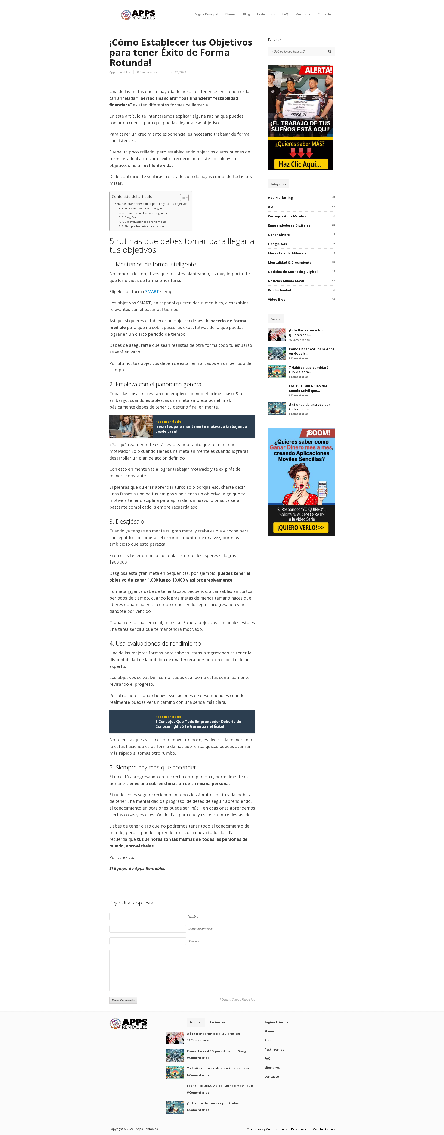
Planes (230, 14)
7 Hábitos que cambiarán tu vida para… (309, 369)
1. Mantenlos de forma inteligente (143, 208)
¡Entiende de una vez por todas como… (309, 406)
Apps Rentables (119, 72)
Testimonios (266, 14)
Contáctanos (324, 1129)
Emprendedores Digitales (289, 225)
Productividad (279, 290)
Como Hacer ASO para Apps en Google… (220, 1051)
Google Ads (277, 244)
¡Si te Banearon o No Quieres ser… (306, 332)
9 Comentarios (298, 358)
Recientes (217, 1022)
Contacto (324, 14)
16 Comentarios (299, 339)
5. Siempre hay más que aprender (143, 226)
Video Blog (277, 299)
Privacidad (299, 1129)
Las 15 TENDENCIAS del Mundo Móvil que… (308, 388)
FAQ (285, 14)
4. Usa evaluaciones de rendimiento (144, 221)
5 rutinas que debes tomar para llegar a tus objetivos (151, 204)
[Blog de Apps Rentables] (138, 19)
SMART (152, 291)
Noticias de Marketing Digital (293, 271)
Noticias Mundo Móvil (286, 281)
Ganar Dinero (279, 234)
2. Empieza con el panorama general (144, 213)
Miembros (303, 14)
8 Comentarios (298, 376)
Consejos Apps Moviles (287, 216)
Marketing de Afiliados (287, 253)
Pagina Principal (206, 14)
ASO (271, 207)
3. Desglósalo (130, 217)
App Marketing (280, 197)
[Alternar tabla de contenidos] (182, 198)
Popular (276, 319)
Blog (246, 14)
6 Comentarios (298, 395)
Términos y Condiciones (267, 1129)
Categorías (278, 184)
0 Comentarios (147, 72)
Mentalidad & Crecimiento (290, 262)
